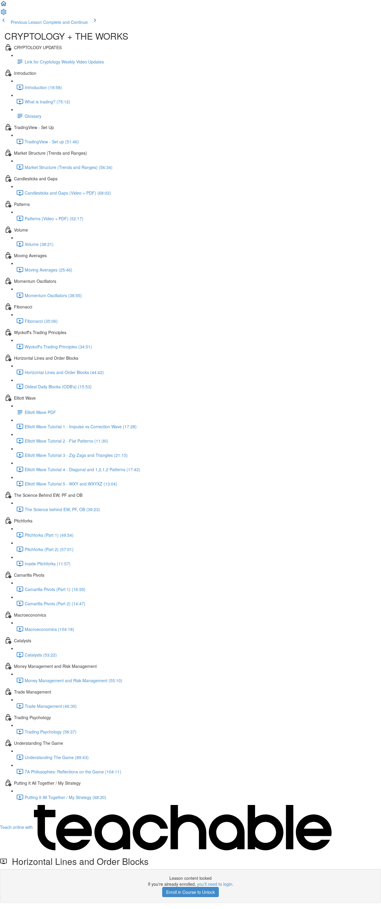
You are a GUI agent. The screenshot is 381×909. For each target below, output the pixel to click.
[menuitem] (3, 14)
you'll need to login (214, 884)
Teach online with (17, 827)
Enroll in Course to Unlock (190, 892)
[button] (3, 5)
